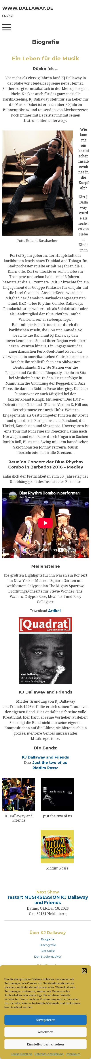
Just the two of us (49, 763)
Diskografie (48, 945)
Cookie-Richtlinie (21, 1053)
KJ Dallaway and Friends (45, 757)
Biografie (47, 939)
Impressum (73, 1053)
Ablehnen (45, 1032)
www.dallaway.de (27, 8)
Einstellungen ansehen (45, 1044)
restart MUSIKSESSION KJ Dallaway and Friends (48, 900)
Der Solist (48, 950)
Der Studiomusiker (47, 956)
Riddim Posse (45, 768)
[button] (84, 970)
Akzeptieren (45, 1020)
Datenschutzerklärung (49, 1053)
